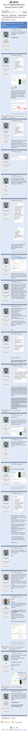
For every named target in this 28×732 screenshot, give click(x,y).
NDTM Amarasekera (6, 475)
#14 (12, 464)
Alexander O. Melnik (6, 131)
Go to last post (23, 27)
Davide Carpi (12, 410)
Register (7, 10)
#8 (11, 281)
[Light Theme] (11, 727)
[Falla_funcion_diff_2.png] (19, 435)
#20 (12, 691)
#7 (11, 256)
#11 (12, 365)
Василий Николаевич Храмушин (6, 41)
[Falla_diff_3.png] (19, 684)
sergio (20, 648)
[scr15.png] (19, 110)
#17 (12, 572)
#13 (12, 439)
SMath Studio (13, 15)
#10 (12, 333)
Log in (2, 10)
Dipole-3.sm (15, 705)
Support (24, 729)
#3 (11, 120)
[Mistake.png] (14, 37)
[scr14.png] (19, 84)
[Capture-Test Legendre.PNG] (19, 483)
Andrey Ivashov (12, 647)
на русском (18, 729)
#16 (12, 547)
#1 (11, 29)
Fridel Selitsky (6, 376)
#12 (12, 414)
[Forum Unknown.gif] (19, 159)
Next (14, 19)
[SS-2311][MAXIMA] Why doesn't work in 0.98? (14, 17)
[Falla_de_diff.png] (19, 271)
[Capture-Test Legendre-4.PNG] (19, 638)
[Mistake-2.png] (15, 702)
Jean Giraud (6, 162)
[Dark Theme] (14, 727)
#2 (11, 55)
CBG (6, 186)
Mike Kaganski (6, 65)
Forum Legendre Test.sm (18, 360)
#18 (12, 596)
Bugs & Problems (22, 15)
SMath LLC (4, 729)
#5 (11, 176)
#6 (11, 200)
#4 (11, 151)
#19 (12, 652)
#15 (12, 493)
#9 (11, 306)
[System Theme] (17, 727)
